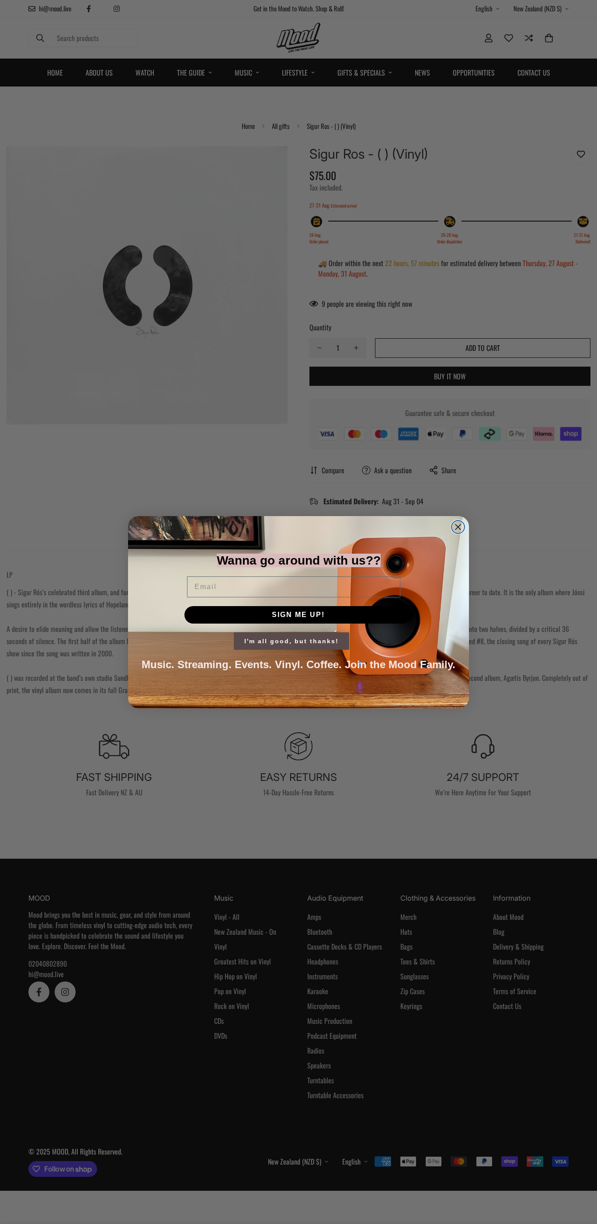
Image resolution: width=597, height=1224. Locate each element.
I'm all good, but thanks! (291, 641)
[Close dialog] (458, 527)
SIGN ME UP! (298, 614)
